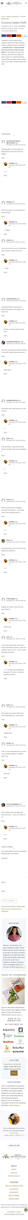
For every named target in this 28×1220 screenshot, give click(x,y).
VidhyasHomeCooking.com (14, 1214)
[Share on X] (14, 35)
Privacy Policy (14, 1133)
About (14, 1169)
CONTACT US (19, 1135)
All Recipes (14, 1189)
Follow (14, 1073)
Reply (3, 158)
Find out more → (16, 1015)
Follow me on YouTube (11, 1064)
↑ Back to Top (14, 1145)
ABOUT (12, 1135)
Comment (4, 858)
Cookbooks (14, 1192)
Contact (14, 1172)
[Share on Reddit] (18, 35)
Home (3, 16)
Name (3, 882)
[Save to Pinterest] (8, 35)
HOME (7, 1135)
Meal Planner (14, 1195)
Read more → (20, 967)
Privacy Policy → (14, 1105)
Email (3, 891)
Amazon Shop (14, 1198)
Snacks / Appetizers (13, 16)
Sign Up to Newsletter (14, 1185)
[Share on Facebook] (3, 35)
